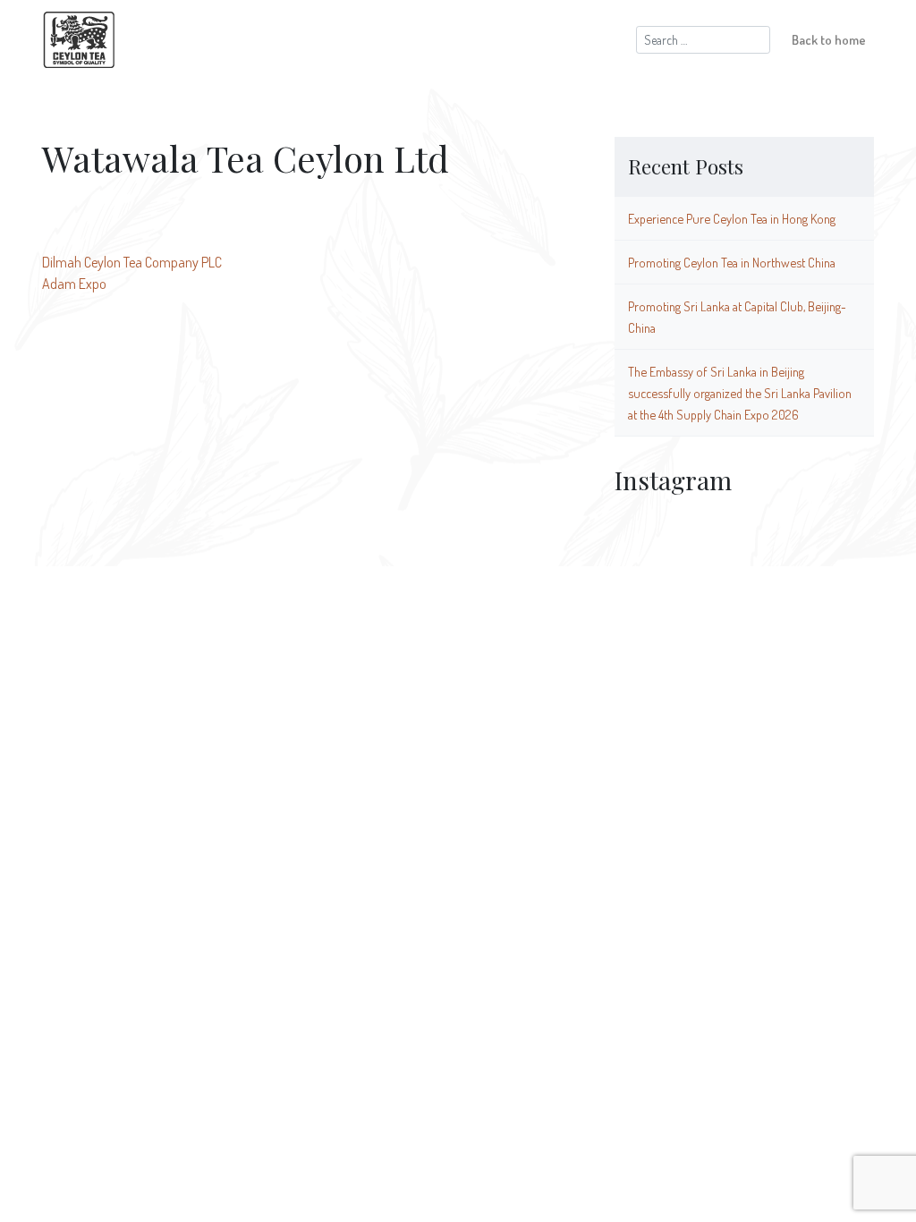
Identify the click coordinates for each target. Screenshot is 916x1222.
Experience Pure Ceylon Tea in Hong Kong (731, 218)
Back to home (829, 39)
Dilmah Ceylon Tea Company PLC (132, 262)
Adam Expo (74, 284)
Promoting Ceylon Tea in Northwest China (731, 262)
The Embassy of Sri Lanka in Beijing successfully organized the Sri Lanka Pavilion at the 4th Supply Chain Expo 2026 (740, 392)
